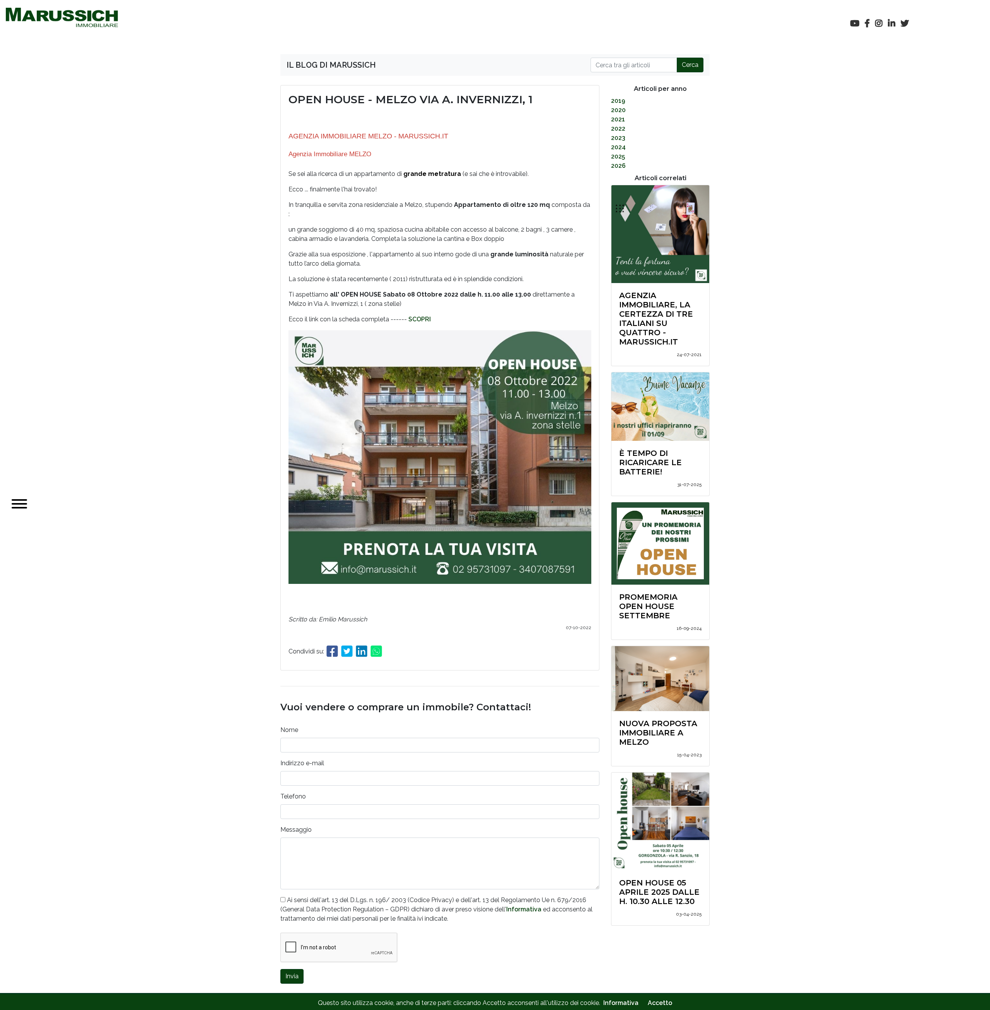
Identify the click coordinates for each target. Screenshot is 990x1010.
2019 (618, 100)
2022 (618, 128)
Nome (289, 730)
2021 (618, 119)
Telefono (293, 796)
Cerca (690, 64)
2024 (618, 147)
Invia (292, 976)
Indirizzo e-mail (302, 763)
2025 (618, 156)
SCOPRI (419, 319)
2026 (618, 165)
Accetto (660, 1003)
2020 (618, 110)
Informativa (523, 909)
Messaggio (296, 829)
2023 (618, 138)
